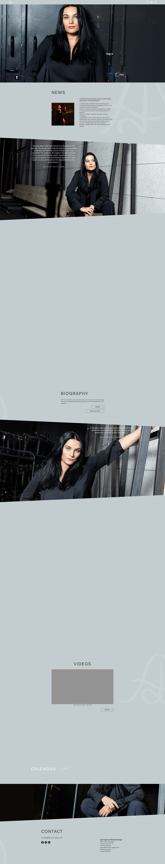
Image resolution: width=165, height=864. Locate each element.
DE (148, 2)
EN (152, 2)
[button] (156, 2)
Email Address (45, 852)
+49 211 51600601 (105, 851)
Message (43, 858)
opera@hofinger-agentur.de (109, 847)
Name (43, 847)
